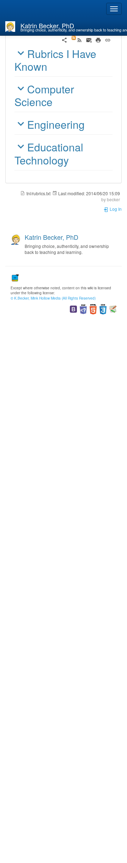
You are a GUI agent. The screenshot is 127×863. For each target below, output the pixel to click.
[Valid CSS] (103, 309)
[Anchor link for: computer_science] (58, 101)
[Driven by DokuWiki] (112, 309)
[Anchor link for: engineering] (90, 124)
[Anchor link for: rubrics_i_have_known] (52, 66)
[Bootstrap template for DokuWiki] (73, 309)
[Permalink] (108, 39)
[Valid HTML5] (93, 309)
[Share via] (64, 39)
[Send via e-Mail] (89, 39)
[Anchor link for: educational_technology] (74, 160)
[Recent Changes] (77, 39)
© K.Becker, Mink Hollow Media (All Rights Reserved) (53, 298)
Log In (115, 209)
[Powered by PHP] (83, 309)
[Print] (98, 39)
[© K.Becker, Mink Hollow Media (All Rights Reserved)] (15, 277)
